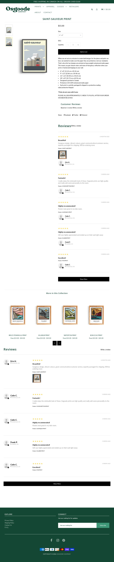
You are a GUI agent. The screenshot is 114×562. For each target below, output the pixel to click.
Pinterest (84, 115)
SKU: (59, 41)
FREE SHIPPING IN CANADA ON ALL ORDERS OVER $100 (57, 2)
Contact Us (8, 525)
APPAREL (50, 7)
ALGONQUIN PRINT (67, 212)
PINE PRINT (65, 260)
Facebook (67, 115)
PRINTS (38, 7)
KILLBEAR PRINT (66, 238)
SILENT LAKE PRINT (66, 148)
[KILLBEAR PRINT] (44, 315)
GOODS (60, 7)
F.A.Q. (6, 527)
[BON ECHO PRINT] (96, 315)
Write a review (77, 108)
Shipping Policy (9, 523)
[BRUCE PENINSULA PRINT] (18, 315)
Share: (60, 115)
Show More (83, 279)
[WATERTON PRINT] (70, 315)
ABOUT (38, 12)
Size (59, 31)
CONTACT (48, 12)
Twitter (75, 115)
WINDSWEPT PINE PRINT (68, 186)
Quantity (61, 45)
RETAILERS (74, 7)
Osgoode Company (64, 554)
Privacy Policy (9, 520)
